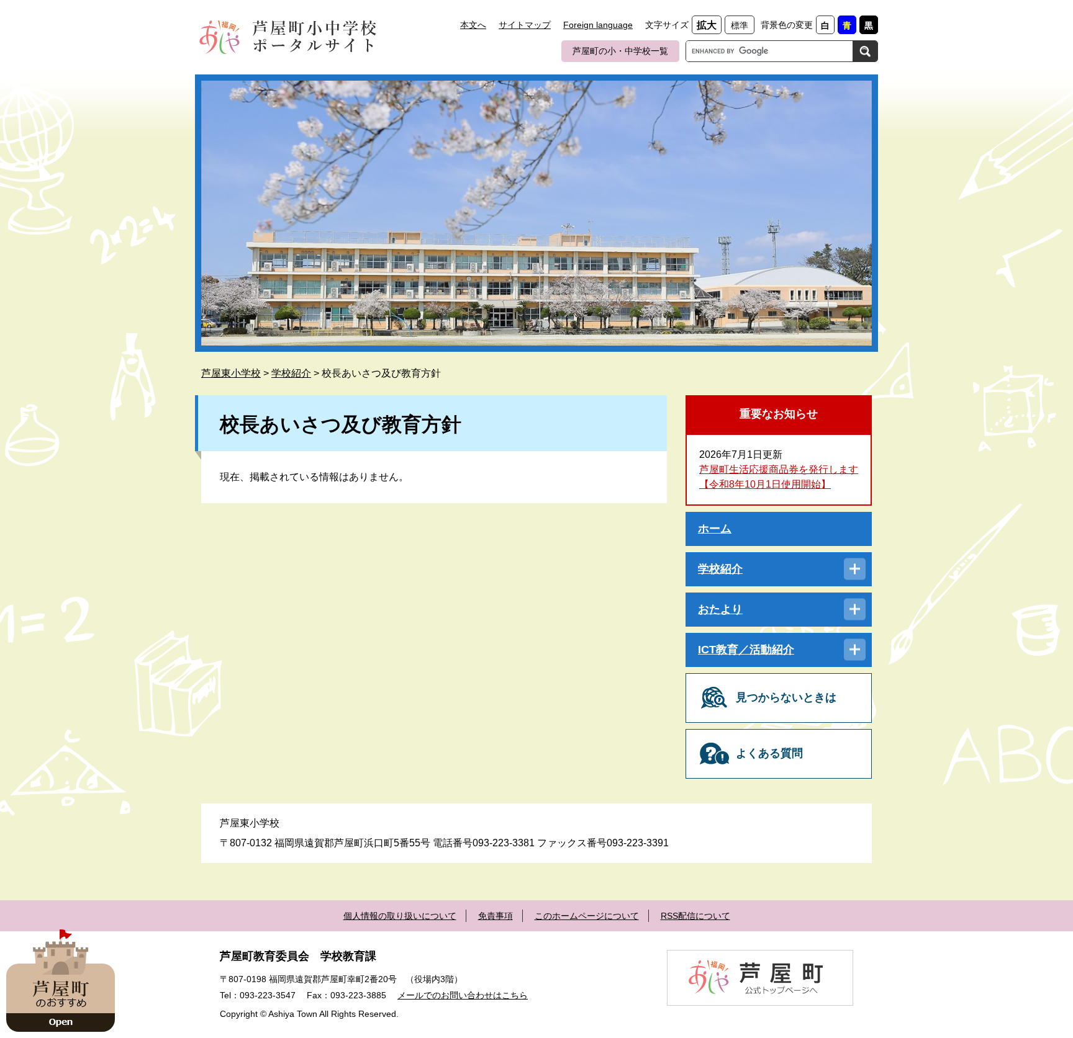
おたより (720, 609)
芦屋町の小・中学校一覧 (620, 51)
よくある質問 (769, 753)
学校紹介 (291, 373)
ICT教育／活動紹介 (746, 649)
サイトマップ (525, 25)
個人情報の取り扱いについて (399, 916)
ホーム (714, 528)
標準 (739, 25)
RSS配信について (695, 916)
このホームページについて (587, 916)
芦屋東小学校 (231, 373)
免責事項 (495, 916)
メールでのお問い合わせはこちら (462, 995)
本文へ (473, 25)
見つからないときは (786, 697)
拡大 (707, 25)
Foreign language (598, 25)
